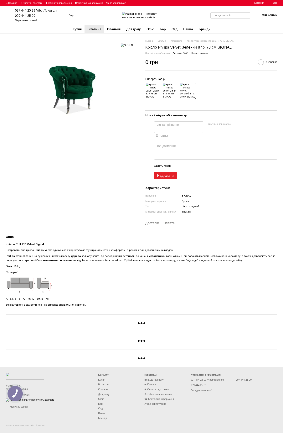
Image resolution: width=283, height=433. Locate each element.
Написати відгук (199, 53)
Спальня (114, 29)
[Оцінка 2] (183, 165)
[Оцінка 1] (177, 165)
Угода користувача (116, 3)
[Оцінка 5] (202, 165)
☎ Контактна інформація (89, 3)
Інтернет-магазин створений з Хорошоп (25, 425)
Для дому (133, 29)
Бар (163, 29)
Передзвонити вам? (26, 20)
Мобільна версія (18, 406)
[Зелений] (188, 91)
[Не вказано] (153, 91)
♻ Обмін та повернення (59, 3)
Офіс (150, 29)
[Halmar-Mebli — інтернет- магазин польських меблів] (25, 376)
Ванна (188, 29)
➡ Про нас (11, 3)
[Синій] (170, 91)
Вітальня (94, 29)
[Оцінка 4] (196, 165)
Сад (175, 29)
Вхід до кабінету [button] (154, 379)
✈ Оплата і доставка (31, 3)
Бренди (204, 29)
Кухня (77, 29)
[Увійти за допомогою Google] (241, 124)
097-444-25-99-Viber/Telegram (36, 10)
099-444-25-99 (25, 15)
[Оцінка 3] (189, 165)
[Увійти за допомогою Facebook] (235, 124)
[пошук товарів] (247, 15)
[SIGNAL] (127, 45)
